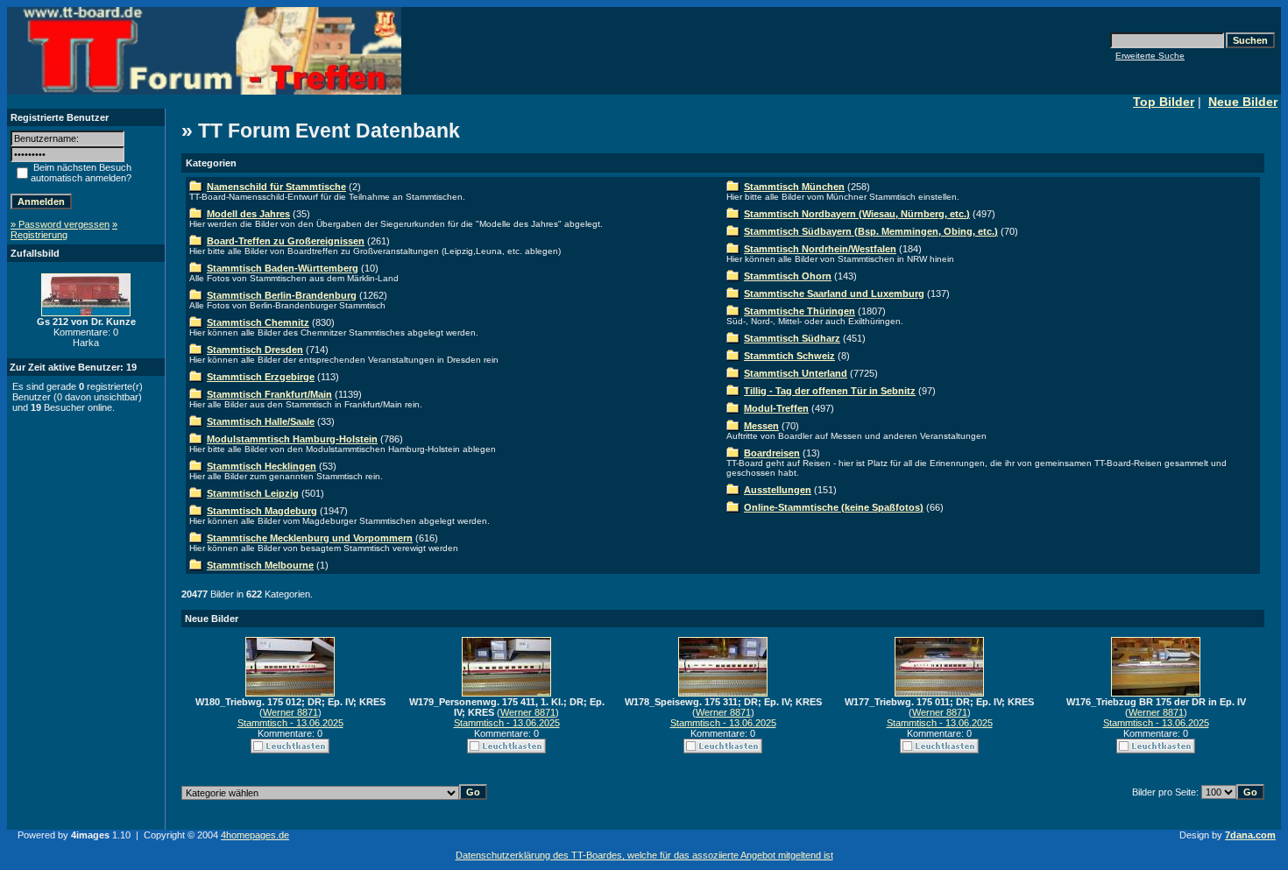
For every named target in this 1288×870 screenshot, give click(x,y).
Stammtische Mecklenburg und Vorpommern (310, 538)
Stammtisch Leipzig (253, 493)
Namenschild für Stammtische (276, 186)
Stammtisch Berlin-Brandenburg (282, 295)
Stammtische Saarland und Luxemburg (834, 293)
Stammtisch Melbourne (260, 565)
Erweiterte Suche (1150, 55)
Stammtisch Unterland (795, 373)
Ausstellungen (777, 490)
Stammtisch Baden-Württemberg (282, 268)
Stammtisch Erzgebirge (261, 376)
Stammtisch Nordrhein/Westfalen (820, 249)
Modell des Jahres (248, 214)
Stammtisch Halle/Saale (261, 421)
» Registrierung (64, 229)
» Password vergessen (60, 224)
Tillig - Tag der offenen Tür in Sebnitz (830, 390)
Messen (761, 426)
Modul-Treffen (776, 408)
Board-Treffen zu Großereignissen (285, 241)
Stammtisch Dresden (255, 349)
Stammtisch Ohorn (788, 276)
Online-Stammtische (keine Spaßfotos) (834, 507)
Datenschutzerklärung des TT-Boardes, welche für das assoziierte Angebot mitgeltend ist (644, 855)
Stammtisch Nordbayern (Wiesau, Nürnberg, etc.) (857, 214)
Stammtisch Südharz (792, 338)
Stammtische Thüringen (799, 311)
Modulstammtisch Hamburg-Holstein (292, 439)
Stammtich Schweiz (789, 355)
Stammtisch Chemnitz (258, 322)
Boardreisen (772, 453)
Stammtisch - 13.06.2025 (290, 723)
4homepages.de (255, 835)
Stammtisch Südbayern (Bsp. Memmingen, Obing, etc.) (871, 231)
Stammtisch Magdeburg (262, 511)
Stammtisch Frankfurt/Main (269, 394)
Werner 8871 (290, 712)
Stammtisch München (794, 186)
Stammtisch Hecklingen (261, 466)
